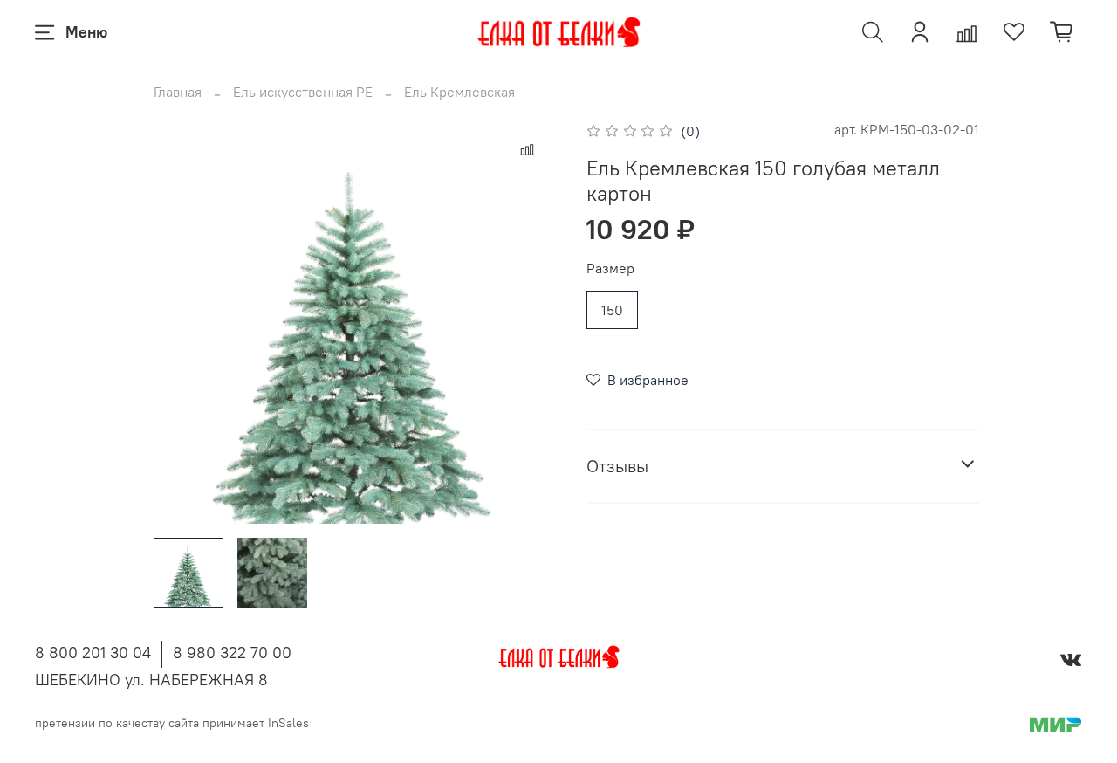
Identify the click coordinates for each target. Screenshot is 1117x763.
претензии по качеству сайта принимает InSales (172, 723)
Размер (610, 268)
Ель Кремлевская (459, 91)
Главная (178, 91)
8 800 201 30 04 (93, 653)
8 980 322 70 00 (232, 653)
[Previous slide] (181, 321)
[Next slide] (531, 321)
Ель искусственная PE (303, 91)
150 (612, 310)
